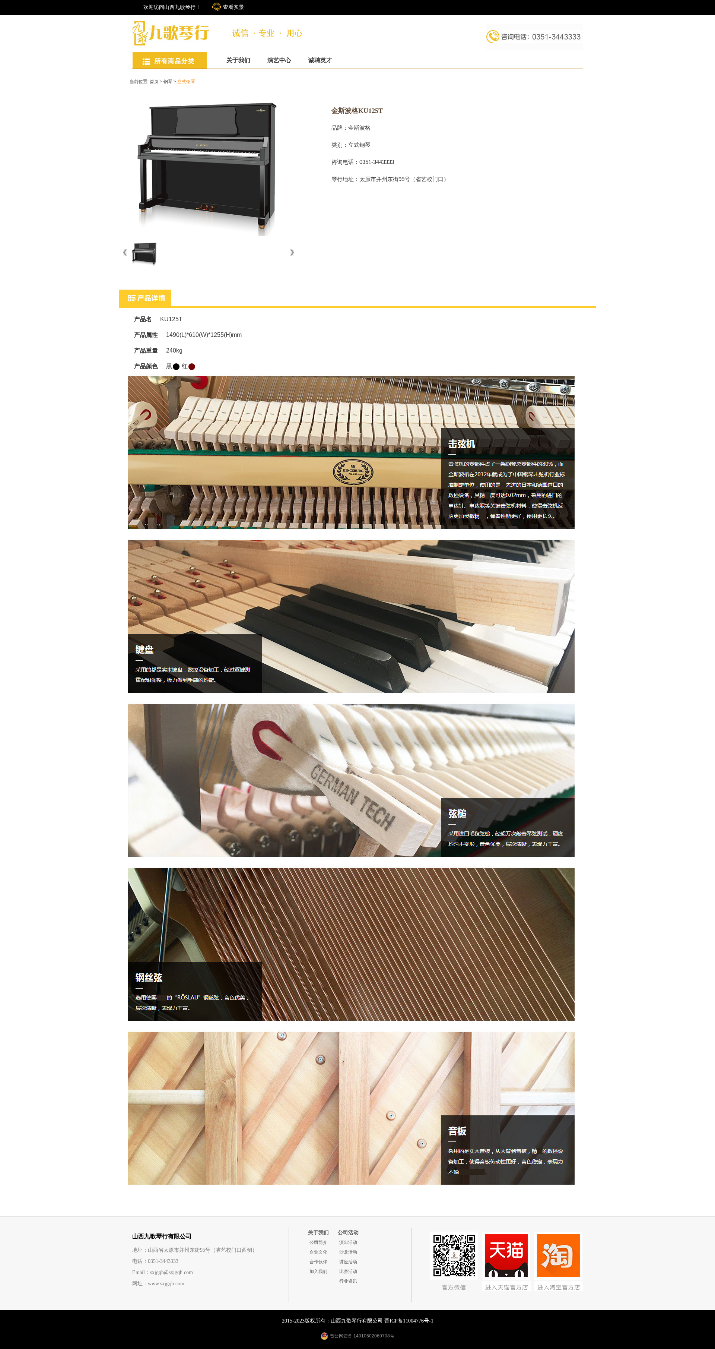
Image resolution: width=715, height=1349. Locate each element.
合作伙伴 (318, 1261)
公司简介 (318, 1242)
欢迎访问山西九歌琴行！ (172, 7)
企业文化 (318, 1252)
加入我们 (318, 1271)
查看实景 (233, 7)
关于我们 (238, 60)
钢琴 (167, 81)
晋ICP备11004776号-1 (408, 1321)
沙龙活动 (348, 1252)
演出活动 (348, 1242)
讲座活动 (348, 1261)
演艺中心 (279, 60)
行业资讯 (348, 1281)
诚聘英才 (320, 60)
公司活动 (348, 1232)
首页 (154, 81)
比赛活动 (348, 1271)
